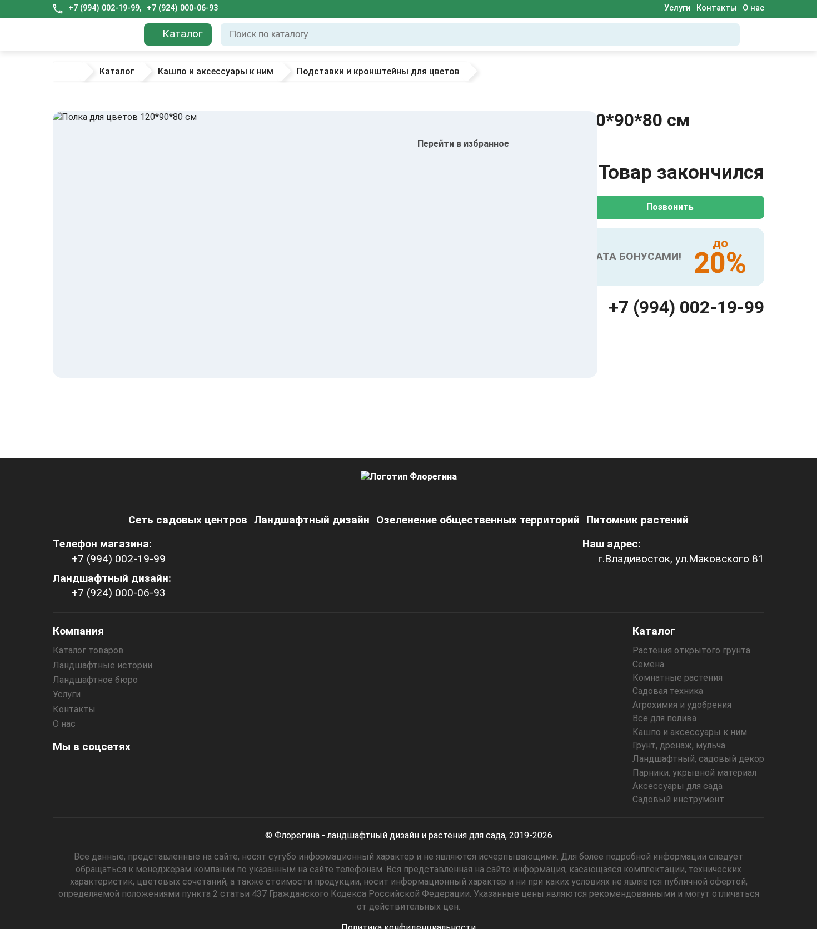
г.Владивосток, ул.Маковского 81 (681, 558)
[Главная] (68, 71)
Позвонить (670, 207)
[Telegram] (184, 771)
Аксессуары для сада (677, 786)
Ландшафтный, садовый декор (698, 758)
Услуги (677, 8)
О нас (753, 8)
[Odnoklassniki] (94, 771)
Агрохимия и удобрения (681, 705)
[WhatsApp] (154, 771)
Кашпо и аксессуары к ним (689, 732)
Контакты (716, 8)
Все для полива (664, 718)
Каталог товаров (88, 650)
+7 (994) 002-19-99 (686, 307)
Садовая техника (667, 691)
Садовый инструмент (678, 799)
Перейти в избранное (463, 143)
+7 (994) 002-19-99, (104, 8)
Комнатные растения (677, 677)
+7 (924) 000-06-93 (182, 8)
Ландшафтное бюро (95, 680)
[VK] (124, 771)
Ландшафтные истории (102, 665)
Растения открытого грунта (691, 650)
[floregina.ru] (94, 34)
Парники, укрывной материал (694, 772)
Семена (648, 664)
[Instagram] (64, 771)
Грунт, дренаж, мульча (678, 745)
